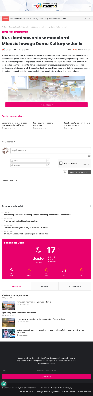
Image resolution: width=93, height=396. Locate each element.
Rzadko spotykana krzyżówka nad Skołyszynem (77, 124)
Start (5, 27)
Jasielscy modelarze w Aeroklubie (43, 124)
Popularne (16, 286)
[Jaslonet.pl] (46, 6)
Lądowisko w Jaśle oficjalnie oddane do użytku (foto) (14, 124)
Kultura (11, 27)
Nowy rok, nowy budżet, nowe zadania (34, 302)
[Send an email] (15, 50)
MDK (11, 32)
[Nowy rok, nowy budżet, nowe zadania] (8, 305)
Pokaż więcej (46, 105)
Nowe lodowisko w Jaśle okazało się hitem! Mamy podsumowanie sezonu (38, 18)
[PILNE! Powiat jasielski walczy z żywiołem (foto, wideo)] (8, 322)
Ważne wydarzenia (21, 32)
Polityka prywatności (52, 392)
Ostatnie (44, 286)
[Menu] (90, 6)
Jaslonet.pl (10, 50)
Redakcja (39, 392)
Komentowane (75, 286)
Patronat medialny (84, 392)
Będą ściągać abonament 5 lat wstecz (19, 312)
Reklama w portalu (68, 392)
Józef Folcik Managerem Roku (15, 295)
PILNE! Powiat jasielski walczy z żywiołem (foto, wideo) (41, 319)
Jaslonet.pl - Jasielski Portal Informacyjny (56, 388)
